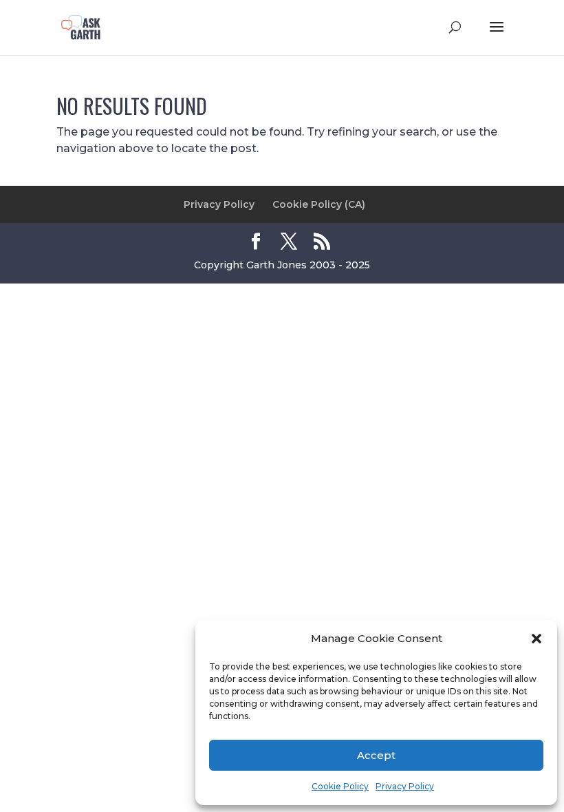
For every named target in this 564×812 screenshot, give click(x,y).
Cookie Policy (340, 786)
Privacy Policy (405, 786)
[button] (536, 638)
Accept (376, 755)
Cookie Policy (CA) (318, 204)
